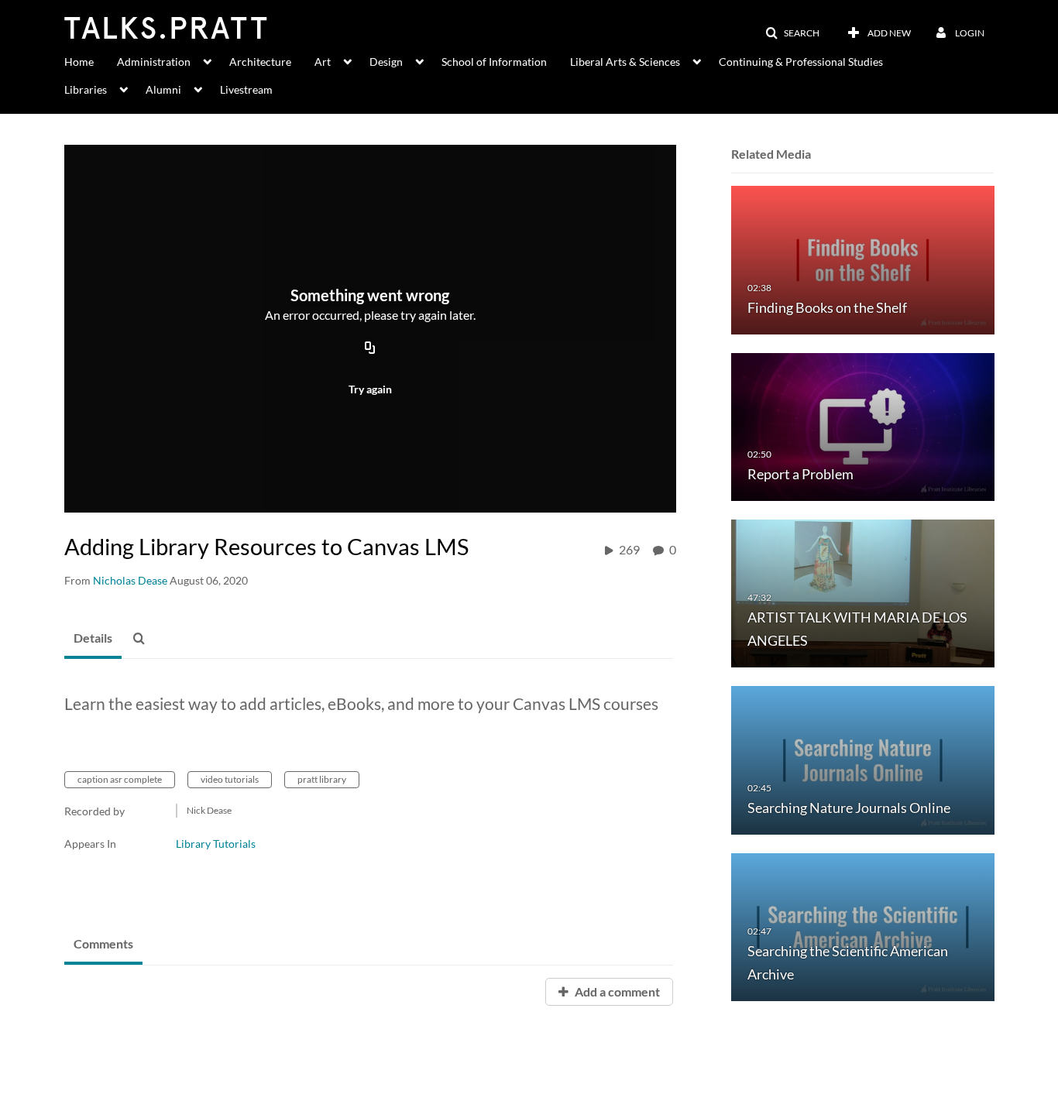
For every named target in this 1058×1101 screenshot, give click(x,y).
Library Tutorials (216, 843)
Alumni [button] (163, 89)
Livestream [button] (246, 89)
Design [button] (386, 61)
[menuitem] (90, 60)
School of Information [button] (494, 61)
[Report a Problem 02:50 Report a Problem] (862, 425)
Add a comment (616, 991)
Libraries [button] (85, 89)
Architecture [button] (260, 61)
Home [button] (79, 61)
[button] (792, 33)
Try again (370, 389)
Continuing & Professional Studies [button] (801, 61)
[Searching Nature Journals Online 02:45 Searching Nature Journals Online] (862, 759)
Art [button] (322, 61)
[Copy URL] (370, 348)
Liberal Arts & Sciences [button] (625, 61)
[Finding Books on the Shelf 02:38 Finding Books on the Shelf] (862, 259)
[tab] (93, 639)
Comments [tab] (103, 943)
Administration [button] (154, 61)
